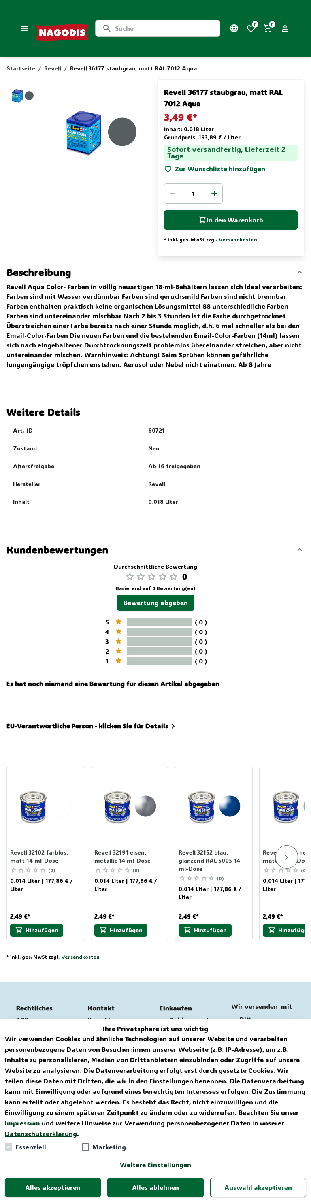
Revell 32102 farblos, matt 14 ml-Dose (39, 856)
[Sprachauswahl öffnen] (234, 28)
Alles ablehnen (155, 1187)
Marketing (109, 1146)
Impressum (22, 1123)
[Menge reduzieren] (172, 193)
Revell (52, 68)
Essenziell (30, 1146)
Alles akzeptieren (53, 1187)
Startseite (20, 68)
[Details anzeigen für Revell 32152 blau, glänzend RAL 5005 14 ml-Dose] (214, 806)
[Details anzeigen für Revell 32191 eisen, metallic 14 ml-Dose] (130, 806)
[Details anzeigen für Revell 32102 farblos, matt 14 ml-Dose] (46, 806)
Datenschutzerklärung (41, 1133)
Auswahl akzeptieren (258, 1187)
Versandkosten (238, 239)
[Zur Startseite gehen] (62, 28)
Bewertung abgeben (156, 602)
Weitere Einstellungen (155, 1164)
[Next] (286, 857)
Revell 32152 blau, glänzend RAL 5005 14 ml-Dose (209, 860)
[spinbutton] (193, 193)
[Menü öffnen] (24, 28)
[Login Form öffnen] (285, 28)
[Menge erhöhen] (214, 193)
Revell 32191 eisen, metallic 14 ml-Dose (122, 856)
